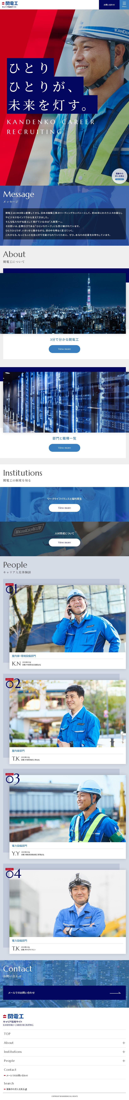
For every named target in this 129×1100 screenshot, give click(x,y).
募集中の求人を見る (119, 176)
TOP (7, 1034)
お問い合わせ (109, 4)
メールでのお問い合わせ (21, 992)
